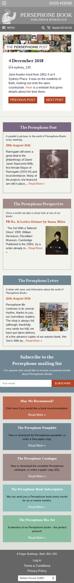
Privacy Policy (37, 571)
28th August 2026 (18, 145)
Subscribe (63, 383)
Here (29, 87)
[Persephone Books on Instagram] (4, 4)
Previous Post (22, 99)
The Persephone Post (38, 127)
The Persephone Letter (38, 280)
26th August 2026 (18, 298)
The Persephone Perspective (38, 204)
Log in (37, 560)
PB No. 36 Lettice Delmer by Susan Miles (35, 222)
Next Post (55, 99)
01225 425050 (60, 3)
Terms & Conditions (37, 565)
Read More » (37, 183)
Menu (10, 27)
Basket (62, 27)
